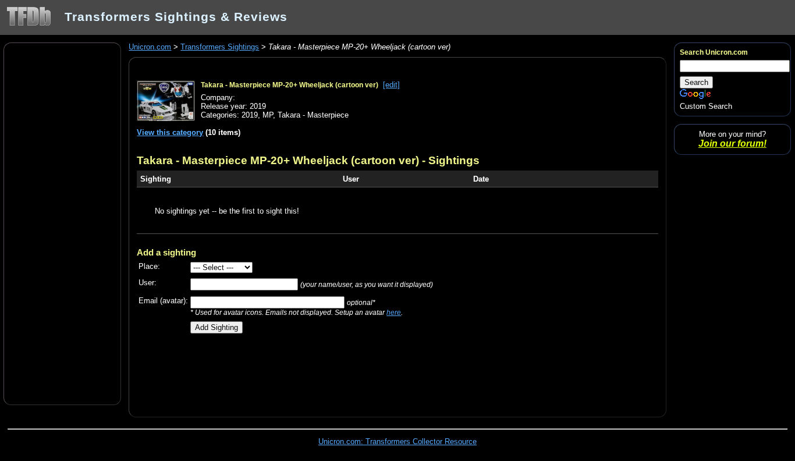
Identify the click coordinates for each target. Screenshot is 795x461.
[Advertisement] (62, 223)
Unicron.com (150, 46)
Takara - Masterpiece (313, 115)
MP (267, 115)
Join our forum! (732, 143)
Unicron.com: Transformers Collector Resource (397, 441)
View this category (170, 132)
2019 (250, 115)
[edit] (391, 84)
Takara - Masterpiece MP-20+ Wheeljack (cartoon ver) (289, 85)
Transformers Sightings (219, 46)
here (393, 312)
